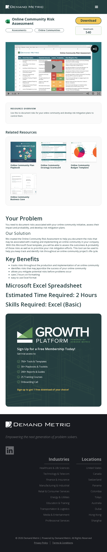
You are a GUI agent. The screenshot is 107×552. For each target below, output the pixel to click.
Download (88, 20)
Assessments (19, 30)
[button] (96, 7)
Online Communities (49, 30)
